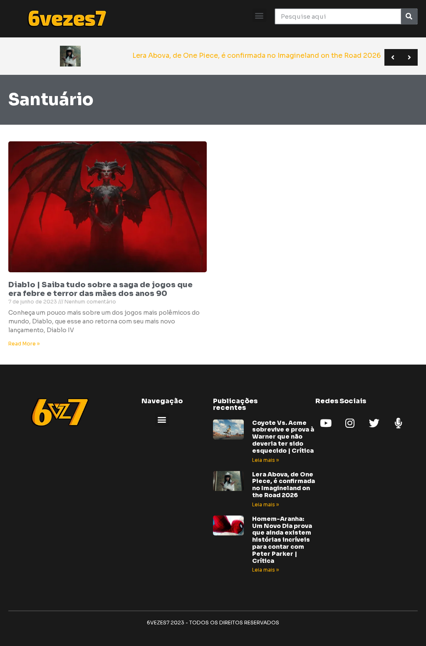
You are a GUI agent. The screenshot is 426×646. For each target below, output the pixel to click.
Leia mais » (265, 460)
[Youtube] (325, 423)
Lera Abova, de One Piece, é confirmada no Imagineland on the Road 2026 (283, 485)
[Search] (409, 16)
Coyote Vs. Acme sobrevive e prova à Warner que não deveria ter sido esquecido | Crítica (283, 436)
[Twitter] (374, 423)
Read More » (24, 343)
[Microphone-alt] (398, 423)
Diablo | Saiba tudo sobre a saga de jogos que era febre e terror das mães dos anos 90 (100, 289)
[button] (259, 15)
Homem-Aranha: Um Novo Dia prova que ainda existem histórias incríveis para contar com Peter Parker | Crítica (282, 540)
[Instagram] (349, 423)
